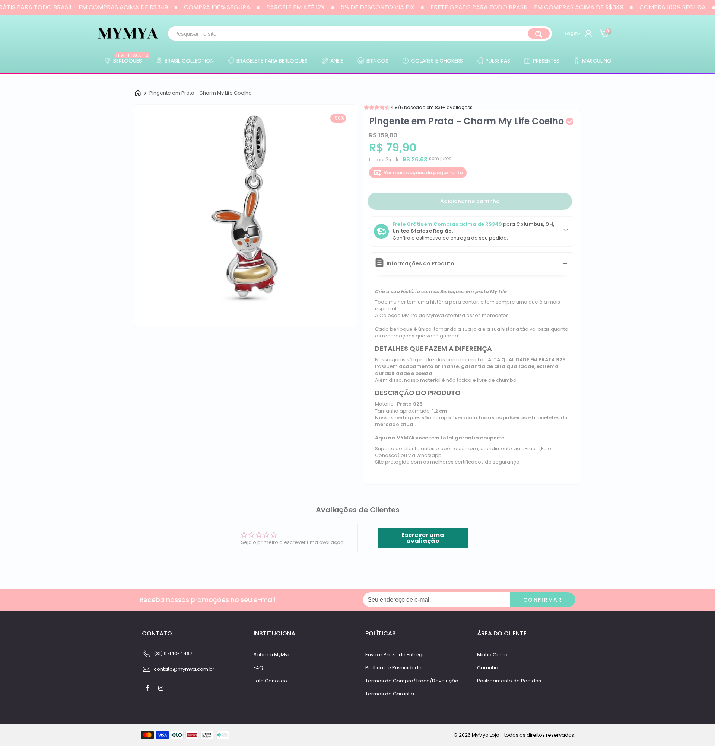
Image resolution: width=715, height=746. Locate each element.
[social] (148, 688)
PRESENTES (546, 60)
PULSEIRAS (498, 60)
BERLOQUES (131, 58)
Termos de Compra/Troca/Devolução (411, 680)
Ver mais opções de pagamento (423, 172)
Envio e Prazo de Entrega (395, 654)
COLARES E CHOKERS (437, 60)
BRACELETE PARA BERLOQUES (272, 60)
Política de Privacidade (393, 667)
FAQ (258, 667)
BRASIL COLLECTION (189, 60)
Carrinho (487, 667)
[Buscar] (539, 33)
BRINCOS (377, 60)
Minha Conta (492, 654)
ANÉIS (337, 60)
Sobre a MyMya (272, 654)
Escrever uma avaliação (422, 538)
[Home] (138, 93)
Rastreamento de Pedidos (509, 680)
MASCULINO (596, 60)
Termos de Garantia (389, 693)
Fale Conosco (270, 680)
